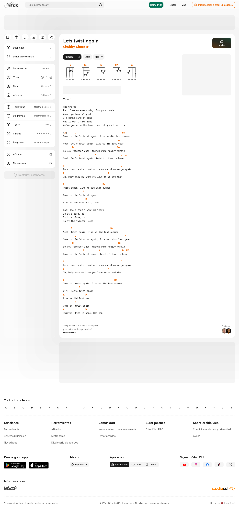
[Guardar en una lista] (25, 37)
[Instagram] (195, 464)
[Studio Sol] (223, 488)
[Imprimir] (16, 37)
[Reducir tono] (42, 77)
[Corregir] (42, 37)
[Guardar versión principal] (78, 57)
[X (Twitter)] (230, 464)
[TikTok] (219, 464)
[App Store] (39, 465)
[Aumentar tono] (51, 77)
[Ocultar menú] (7, 37)
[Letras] (10, 488)
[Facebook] (207, 464)
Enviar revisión (69, 332)
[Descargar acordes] (33, 37)
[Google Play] (15, 465)
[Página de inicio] (11, 5)
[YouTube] (184, 464)
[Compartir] (51, 37)
